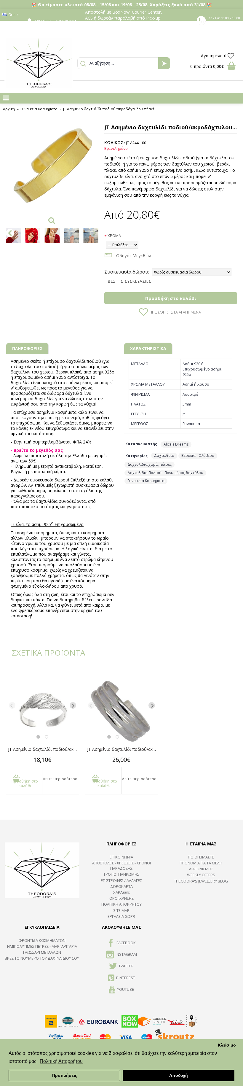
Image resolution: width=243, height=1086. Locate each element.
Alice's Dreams (176, 444)
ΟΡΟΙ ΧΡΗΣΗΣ (121, 898)
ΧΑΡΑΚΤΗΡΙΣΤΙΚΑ (148, 348)
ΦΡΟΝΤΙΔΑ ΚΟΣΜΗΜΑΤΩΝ (42, 940)
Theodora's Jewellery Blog (201, 881)
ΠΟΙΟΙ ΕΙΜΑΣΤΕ (201, 857)
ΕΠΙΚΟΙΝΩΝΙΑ (121, 857)
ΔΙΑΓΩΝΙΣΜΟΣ (201, 869)
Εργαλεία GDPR (121, 916)
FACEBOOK (126, 942)
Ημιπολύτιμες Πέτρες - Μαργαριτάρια (42, 946)
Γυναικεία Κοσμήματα (145, 480)
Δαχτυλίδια (164, 455)
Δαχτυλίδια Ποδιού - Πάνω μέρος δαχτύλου (165, 472)
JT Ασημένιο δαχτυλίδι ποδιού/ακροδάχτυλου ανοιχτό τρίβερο (122, 749)
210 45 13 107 (225, 23)
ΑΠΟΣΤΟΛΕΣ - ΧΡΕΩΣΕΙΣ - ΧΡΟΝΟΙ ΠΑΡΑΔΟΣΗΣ (121, 865)
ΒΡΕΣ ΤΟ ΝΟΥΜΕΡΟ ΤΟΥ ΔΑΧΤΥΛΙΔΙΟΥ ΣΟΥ (42, 958)
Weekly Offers (201, 874)
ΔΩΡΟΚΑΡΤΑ (121, 886)
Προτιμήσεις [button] (64, 1075)
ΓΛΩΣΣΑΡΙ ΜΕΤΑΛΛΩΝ (42, 952)
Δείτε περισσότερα (60, 778)
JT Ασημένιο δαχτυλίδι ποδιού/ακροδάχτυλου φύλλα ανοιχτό (43, 749)
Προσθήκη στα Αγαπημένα (175, 312)
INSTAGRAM (126, 954)
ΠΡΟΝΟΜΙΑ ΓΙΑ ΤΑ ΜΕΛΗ (201, 863)
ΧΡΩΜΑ (114, 235)
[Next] (73, 705)
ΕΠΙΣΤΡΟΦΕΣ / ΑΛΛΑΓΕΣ (121, 880)
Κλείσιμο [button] (227, 1045)
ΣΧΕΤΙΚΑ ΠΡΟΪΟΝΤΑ (44, 652)
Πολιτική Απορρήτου (121, 904)
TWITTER (126, 966)
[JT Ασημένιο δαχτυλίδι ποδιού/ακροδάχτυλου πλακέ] (52, 167)
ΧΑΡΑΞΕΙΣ (121, 892)
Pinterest (125, 977)
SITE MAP (121, 910)
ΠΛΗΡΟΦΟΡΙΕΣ (27, 348)
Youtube (125, 989)
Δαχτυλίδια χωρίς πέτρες (149, 464)
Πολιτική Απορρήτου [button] (61, 1061)
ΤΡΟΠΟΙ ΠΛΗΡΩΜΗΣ (121, 874)
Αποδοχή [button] (178, 1075)
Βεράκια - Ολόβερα (197, 455)
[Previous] (12, 705)
